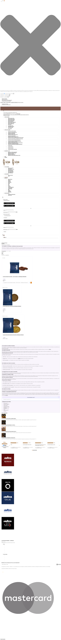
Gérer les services (4, 99)
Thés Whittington (10, 172)
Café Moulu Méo (10, 127)
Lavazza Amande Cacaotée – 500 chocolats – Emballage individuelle (14, 276)
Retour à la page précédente (6, 244)
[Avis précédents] (9, 445)
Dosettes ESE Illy (10, 146)
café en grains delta (13, 114)
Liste (2, 253)
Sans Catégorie (6, 410)
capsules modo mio (26, 114)
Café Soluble (10, 128)
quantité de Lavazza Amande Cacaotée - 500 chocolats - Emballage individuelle (15, 282)
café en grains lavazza (19, 114)
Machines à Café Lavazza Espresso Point (14, 155)
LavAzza (4, 308)
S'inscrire (5, 231)
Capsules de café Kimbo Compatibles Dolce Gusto (15, 138)
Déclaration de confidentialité (6, 104)
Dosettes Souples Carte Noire (12, 149)
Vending (5, 157)
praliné (19, 358)
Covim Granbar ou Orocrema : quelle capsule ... (9, 418)
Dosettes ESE (10, 145)
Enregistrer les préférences (14, 102)
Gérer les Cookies (3, 639)
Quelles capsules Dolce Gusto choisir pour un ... (9, 431)
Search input (5, 113)
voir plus (42, 445)
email (4, 210)
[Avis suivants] (59, 445)
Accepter (2, 102)
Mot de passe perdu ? (6, 214)
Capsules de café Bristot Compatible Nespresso (15, 144)
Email (4, 227)
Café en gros (10, 195)
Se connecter (5, 217)
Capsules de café (6, 406)
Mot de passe (5, 212)
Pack (4, 409)
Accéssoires (5, 403)
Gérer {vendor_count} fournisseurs (7, 100)
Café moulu (9, 124)
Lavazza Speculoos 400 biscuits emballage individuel (12, 306)
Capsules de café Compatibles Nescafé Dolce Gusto (15, 137)
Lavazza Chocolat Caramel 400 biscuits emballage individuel (13, 334)
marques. (6, 395)
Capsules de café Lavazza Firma (13, 134)
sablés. (50, 349)
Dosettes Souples (6, 407)
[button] (30, 45)
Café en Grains (6, 404)
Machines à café (6, 408)
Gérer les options (4, 98)
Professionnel (6, 193)
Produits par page (4, 255)
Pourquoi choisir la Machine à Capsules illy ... (9, 437)
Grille (2, 252)
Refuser (5, 102)
